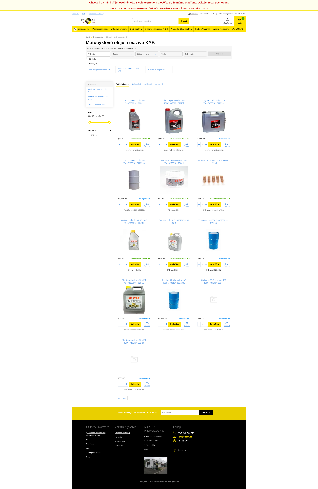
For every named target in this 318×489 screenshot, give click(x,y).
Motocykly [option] (93, 64)
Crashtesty (90, 444)
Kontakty (75, 14)
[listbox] (98, 61)
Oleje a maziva (98, 37)
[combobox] (98, 54)
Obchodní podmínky (96, 14)
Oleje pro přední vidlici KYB (97, 90)
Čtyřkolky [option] (93, 59)
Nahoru (121, 398)
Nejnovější (159, 84)
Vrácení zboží (120, 441)
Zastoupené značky (93, 452)
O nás (88, 457)
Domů (88, 37)
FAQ (83, 14)
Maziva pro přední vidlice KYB (98, 98)
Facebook (182, 450)
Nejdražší (148, 84)
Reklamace (119, 445)
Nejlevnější (136, 84)
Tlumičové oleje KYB (96, 104)
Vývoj (88, 448)
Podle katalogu (122, 84)
